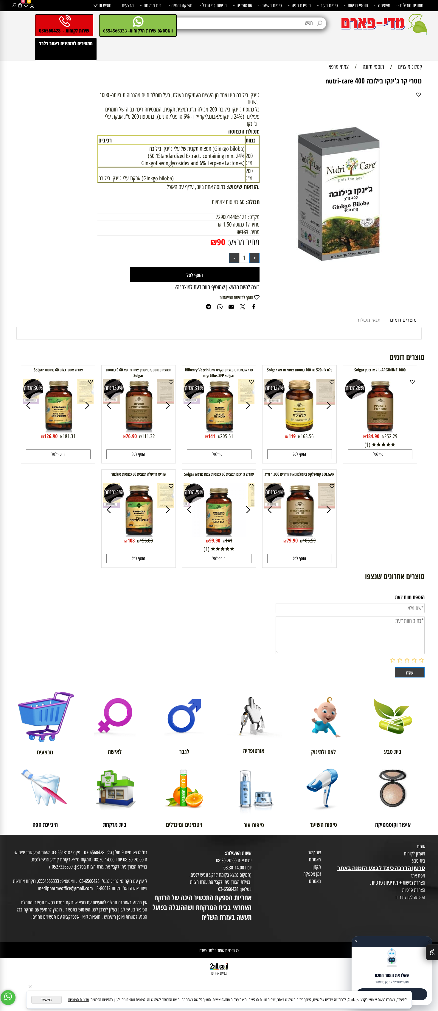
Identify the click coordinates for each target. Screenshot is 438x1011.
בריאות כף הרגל (214, 5)
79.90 (292, 540)
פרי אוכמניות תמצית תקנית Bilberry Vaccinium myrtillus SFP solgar (219, 372)
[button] (380, 454)
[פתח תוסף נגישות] (432, 952)
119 (292, 436)
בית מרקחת (152, 5)
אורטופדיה (244, 5)
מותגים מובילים (411, 5)
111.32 (148, 436)
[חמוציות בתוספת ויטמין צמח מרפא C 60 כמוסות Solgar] (138, 430)
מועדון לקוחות (414, 854)
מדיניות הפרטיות (78, 999)
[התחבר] (32, 5)
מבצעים (128, 5)
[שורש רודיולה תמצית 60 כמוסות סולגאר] (138, 534)
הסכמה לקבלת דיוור (410, 897)
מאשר (46, 999)
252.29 (390, 436)
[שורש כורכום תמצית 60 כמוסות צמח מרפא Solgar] (219, 534)
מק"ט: (254, 217)
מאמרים (315, 860)
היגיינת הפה (301, 5)
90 (221, 242)
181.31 (69, 436)
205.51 (226, 436)
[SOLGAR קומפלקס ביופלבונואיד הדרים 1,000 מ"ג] (299, 534)
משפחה (384, 5)
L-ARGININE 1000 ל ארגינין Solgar (380, 370)
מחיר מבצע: (242, 242)
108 (131, 540)
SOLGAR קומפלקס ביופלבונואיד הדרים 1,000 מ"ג (299, 474)
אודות (421, 846)
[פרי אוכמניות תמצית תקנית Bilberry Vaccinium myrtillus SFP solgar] (219, 430)
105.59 (309, 540)
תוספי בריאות (358, 5)
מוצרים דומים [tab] (403, 320)
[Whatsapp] (8, 997)
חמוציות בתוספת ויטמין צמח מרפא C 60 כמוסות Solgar (138, 372)
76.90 (131, 436)
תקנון (317, 867)
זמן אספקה (312, 874)
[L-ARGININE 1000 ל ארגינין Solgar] (380, 430)
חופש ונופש (102, 5)
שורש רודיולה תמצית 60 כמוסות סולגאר (138, 474)
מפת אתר (418, 876)
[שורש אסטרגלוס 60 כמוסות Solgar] (58, 430)
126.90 (51, 436)
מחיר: (254, 231)
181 (244, 231)
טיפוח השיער (272, 5)
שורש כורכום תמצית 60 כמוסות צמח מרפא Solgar (219, 474)
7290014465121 (231, 217)
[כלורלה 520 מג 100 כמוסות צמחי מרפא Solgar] (299, 430)
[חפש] (14, 5)
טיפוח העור (329, 5)
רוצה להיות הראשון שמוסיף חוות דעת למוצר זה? (217, 287)
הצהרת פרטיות (413, 890)
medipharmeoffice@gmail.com (65, 888)
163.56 (307, 436)
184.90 (372, 436)
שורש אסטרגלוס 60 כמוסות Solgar (58, 370)
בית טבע (418, 861)
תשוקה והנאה (181, 5)
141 (211, 436)
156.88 (146, 540)
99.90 (214, 540)
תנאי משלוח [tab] (368, 320)
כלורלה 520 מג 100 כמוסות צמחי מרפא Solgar (299, 370)
